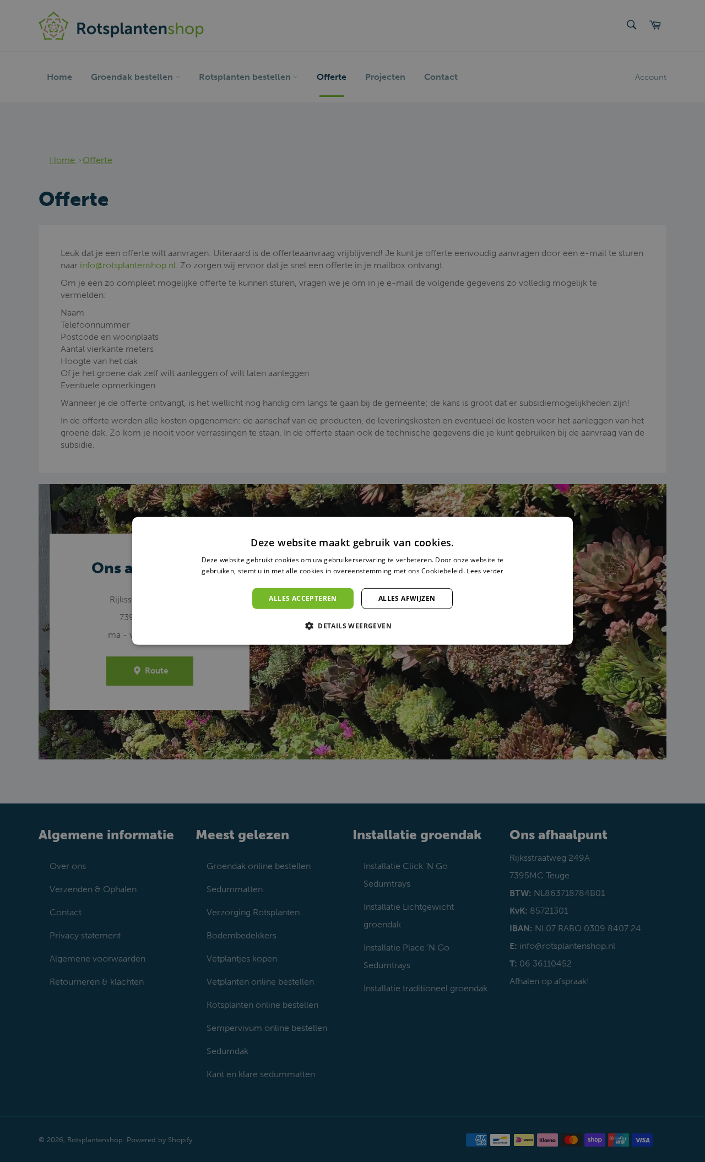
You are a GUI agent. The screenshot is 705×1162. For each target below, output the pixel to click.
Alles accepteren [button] (303, 598)
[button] (352, 625)
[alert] (352, 581)
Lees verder (485, 571)
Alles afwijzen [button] (407, 598)
